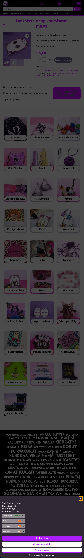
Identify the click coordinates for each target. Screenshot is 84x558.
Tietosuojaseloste (47, 555)
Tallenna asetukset (42, 550)
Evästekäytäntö (34, 555)
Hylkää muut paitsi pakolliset (42, 544)
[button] (81, 498)
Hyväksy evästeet (42, 538)
